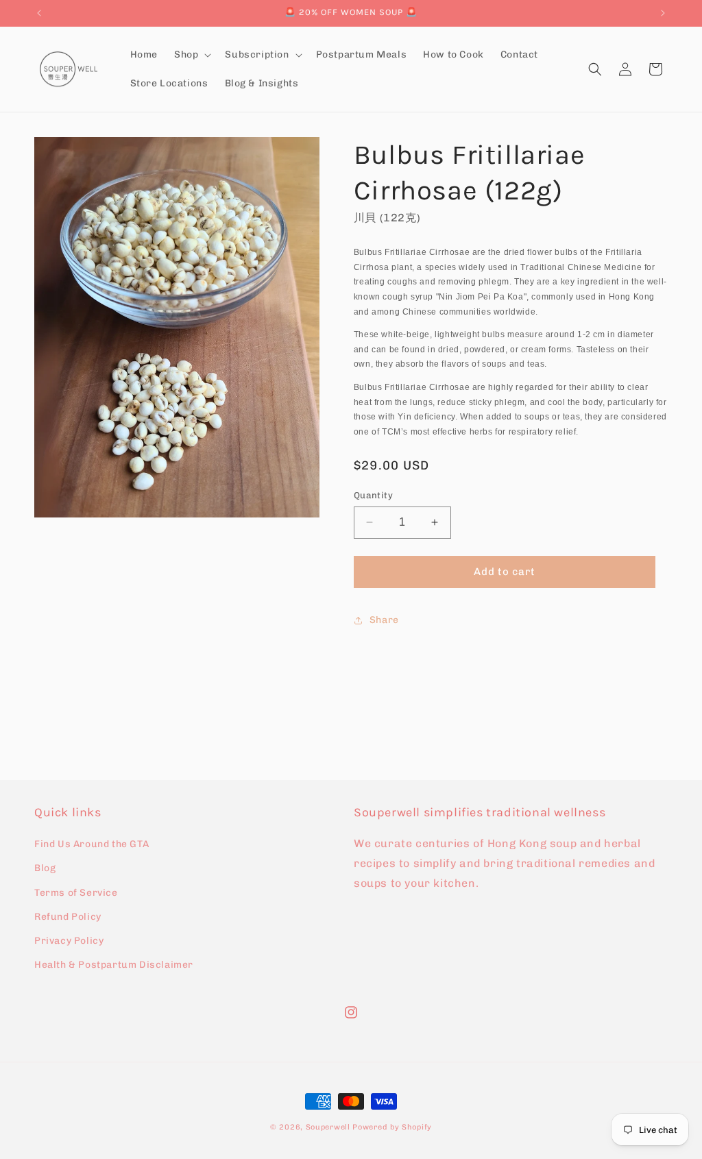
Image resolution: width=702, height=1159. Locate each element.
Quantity (373, 495)
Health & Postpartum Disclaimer (113, 965)
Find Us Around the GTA (91, 844)
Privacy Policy (69, 941)
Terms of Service (76, 893)
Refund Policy (67, 917)
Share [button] (384, 620)
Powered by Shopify (392, 1127)
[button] (191, 54)
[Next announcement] (663, 13)
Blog (45, 868)
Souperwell (328, 1127)
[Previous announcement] (39, 13)
